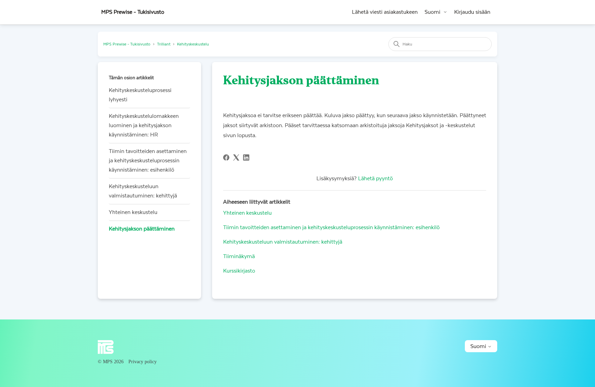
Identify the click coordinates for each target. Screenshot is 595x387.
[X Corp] (236, 157)
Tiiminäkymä (239, 256)
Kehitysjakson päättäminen (142, 229)
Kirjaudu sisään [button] (472, 12)
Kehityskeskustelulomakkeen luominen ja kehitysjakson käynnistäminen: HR (144, 125)
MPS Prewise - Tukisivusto (126, 44)
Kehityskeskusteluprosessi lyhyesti (140, 95)
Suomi (432, 12)
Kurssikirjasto (239, 271)
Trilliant (163, 44)
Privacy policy (142, 361)
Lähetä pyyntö (375, 178)
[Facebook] (226, 157)
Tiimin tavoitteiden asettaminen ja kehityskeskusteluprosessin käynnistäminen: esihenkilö (148, 160)
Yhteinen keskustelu (133, 212)
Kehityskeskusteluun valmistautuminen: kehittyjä (143, 191)
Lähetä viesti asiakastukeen (385, 12)
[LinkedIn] (246, 157)
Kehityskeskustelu (193, 44)
